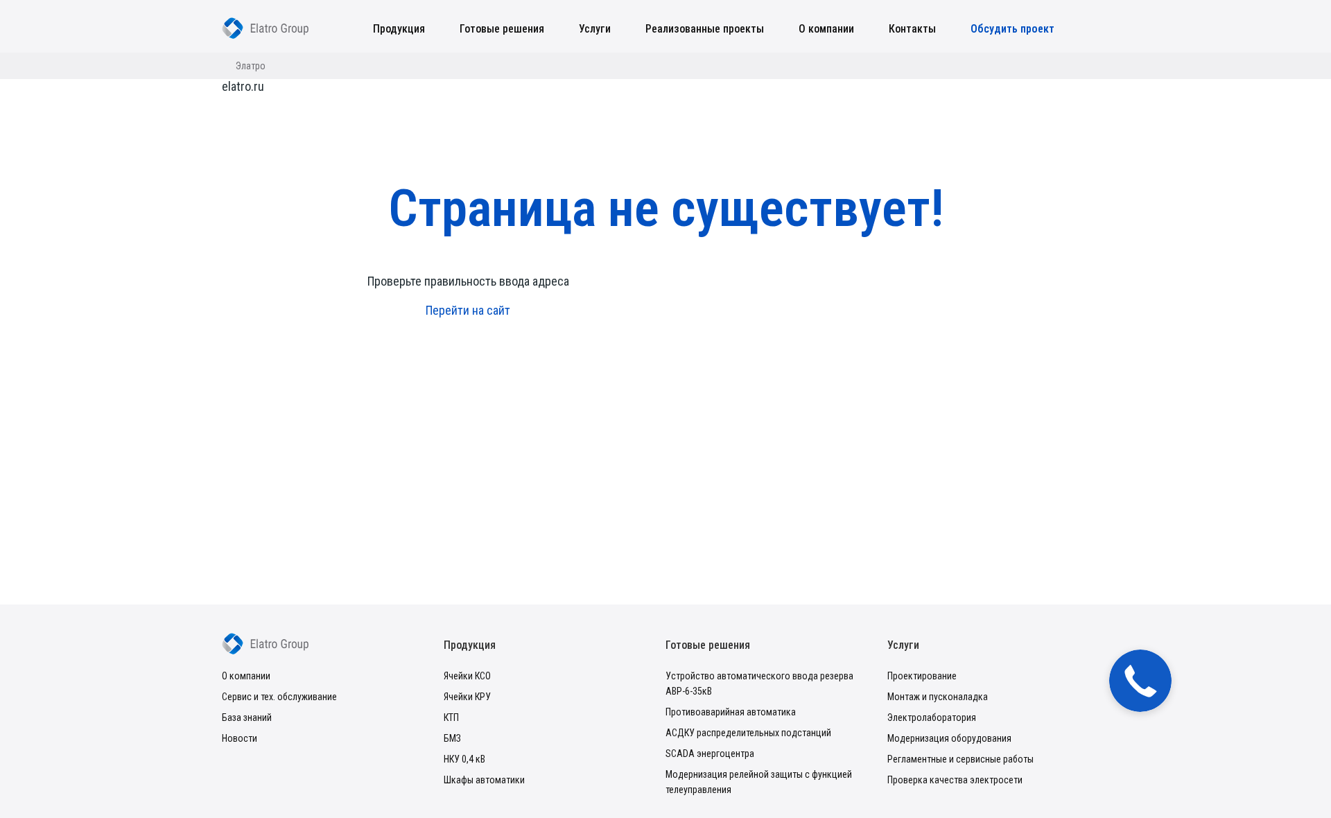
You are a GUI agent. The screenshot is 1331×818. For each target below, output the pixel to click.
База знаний (247, 717)
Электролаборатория (931, 717)
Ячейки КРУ (467, 696)
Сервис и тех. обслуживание (279, 696)
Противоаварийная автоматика (731, 711)
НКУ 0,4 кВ (464, 759)
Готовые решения (502, 28)
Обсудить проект (1012, 28)
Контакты (912, 28)
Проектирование (922, 675)
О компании (826, 28)
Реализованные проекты (704, 28)
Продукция (399, 28)
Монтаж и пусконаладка (937, 696)
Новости (239, 738)
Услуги (595, 28)
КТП (451, 717)
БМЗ (452, 738)
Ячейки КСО (467, 675)
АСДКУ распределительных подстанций (748, 732)
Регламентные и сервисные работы (960, 759)
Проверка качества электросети (955, 779)
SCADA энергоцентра (710, 753)
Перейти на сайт (468, 310)
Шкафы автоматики (484, 779)
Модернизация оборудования (949, 738)
